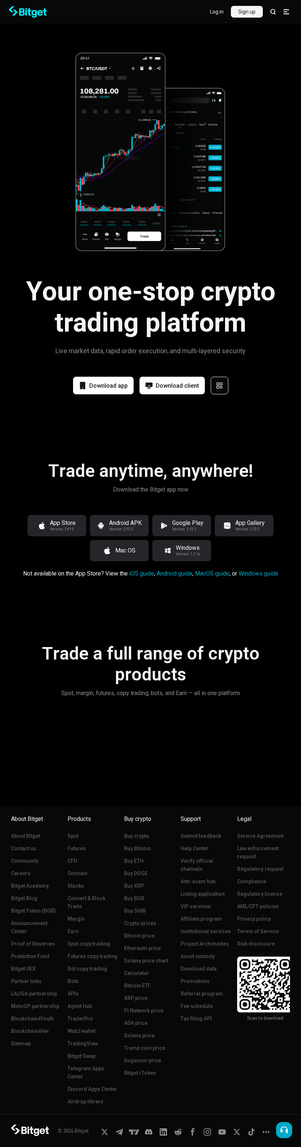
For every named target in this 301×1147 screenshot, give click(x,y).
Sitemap (21, 1043)
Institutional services (206, 931)
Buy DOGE (136, 873)
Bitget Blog (24, 898)
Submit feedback (201, 836)
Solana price (139, 1035)
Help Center (194, 848)
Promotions (195, 981)
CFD (72, 861)
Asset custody (198, 956)
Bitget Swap (81, 1056)
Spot (73, 836)
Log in (217, 12)
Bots (73, 981)
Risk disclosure (256, 944)
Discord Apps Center (92, 1089)
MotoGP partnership (35, 1006)
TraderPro (80, 1019)
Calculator (136, 973)
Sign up (246, 12)
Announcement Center (29, 927)
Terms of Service (258, 931)
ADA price (136, 1023)
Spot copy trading (89, 944)
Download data (199, 969)
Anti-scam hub (198, 881)
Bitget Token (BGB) (33, 911)
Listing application (203, 894)
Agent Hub (80, 1006)
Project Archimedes (205, 944)
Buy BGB (134, 898)
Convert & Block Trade (86, 902)
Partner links (26, 981)
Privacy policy (254, 919)
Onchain (77, 873)
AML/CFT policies (258, 906)
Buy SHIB (135, 911)
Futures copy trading (92, 956)
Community (25, 861)
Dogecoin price (142, 1060)
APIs (73, 994)
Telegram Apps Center (86, 1073)
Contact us (23, 848)
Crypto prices (140, 923)
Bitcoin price (139, 936)
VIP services (196, 906)
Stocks (76, 886)
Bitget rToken (140, 1073)
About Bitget (25, 836)
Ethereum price (142, 948)
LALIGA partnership (34, 994)
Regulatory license (259, 894)
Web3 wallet (81, 1031)
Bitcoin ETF (137, 986)
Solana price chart (146, 961)
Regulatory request (260, 869)
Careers (20, 873)
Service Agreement (260, 836)
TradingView (83, 1043)
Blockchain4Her (30, 1031)
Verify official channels (197, 865)
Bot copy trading (87, 969)
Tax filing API (196, 1019)
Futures (77, 848)
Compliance (251, 881)
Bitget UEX (23, 969)
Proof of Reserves (33, 944)
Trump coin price (144, 1048)
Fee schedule (197, 1006)
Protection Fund (30, 956)
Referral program (202, 994)
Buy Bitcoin (137, 848)
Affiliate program (201, 919)
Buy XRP (134, 886)
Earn (73, 931)
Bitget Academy (30, 886)
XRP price (136, 998)
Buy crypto (136, 836)
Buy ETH (134, 861)
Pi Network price (143, 1010)
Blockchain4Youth (32, 1019)
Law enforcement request (258, 852)
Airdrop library (85, 1101)
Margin (76, 919)
